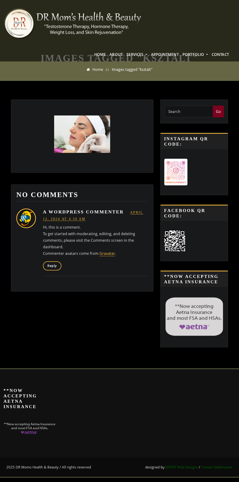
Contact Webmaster (217, 467)
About (116, 54)
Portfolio (194, 54)
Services (135, 54)
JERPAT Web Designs (181, 467)
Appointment (165, 54)
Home (100, 54)
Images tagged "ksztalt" (132, 69)
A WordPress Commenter (83, 211)
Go (218, 111)
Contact (220, 54)
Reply (52, 265)
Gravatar (107, 253)
